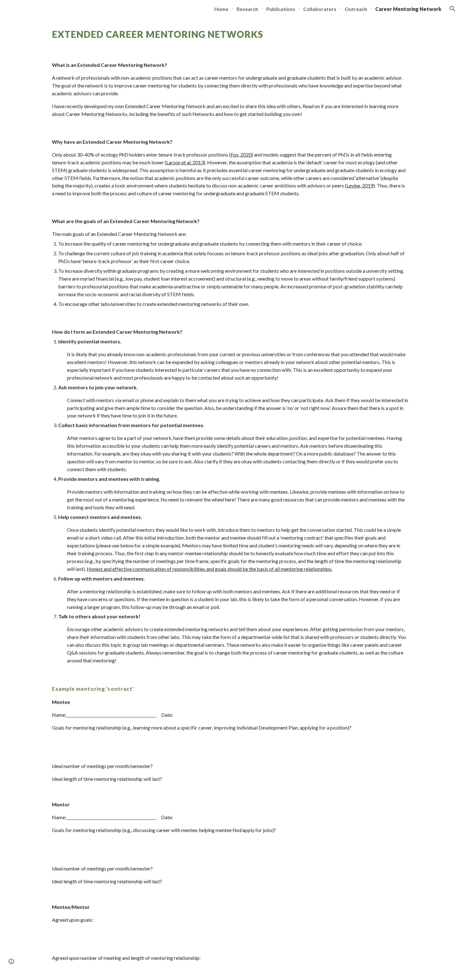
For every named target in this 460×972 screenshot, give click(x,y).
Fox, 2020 (241, 154)
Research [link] (247, 9)
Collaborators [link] (319, 9)
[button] (452, 8)
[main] (230, 34)
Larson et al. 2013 (185, 162)
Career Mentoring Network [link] (408, 9)
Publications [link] (280, 9)
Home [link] (221, 9)
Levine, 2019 (359, 185)
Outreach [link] (356, 9)
